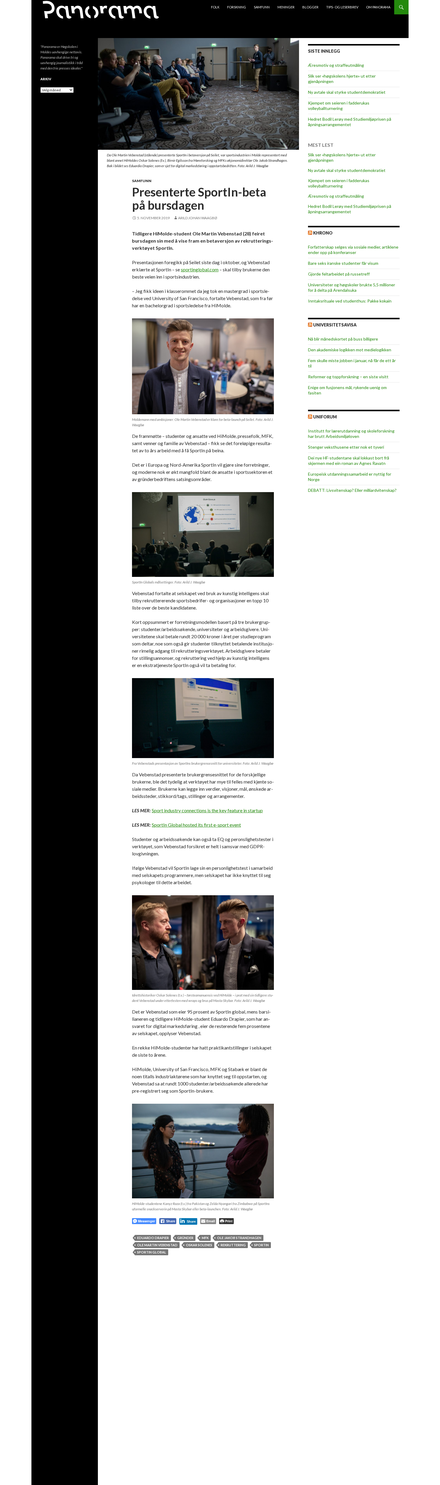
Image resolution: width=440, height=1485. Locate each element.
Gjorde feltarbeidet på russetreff (339, 273)
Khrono (323, 232)
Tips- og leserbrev (342, 7)
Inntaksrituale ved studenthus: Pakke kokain (350, 300)
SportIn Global (151, 1252)
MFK (205, 1238)
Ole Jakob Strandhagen (239, 1238)
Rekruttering (233, 1245)
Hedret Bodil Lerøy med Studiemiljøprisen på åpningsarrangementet (349, 122)
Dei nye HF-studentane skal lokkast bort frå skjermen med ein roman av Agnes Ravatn (348, 460)
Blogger (310, 7)
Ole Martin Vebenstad (157, 1245)
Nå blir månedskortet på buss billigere (343, 338)
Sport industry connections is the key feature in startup (207, 810)
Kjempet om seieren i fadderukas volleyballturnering (338, 105)
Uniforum (325, 416)
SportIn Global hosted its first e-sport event (196, 825)
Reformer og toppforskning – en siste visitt (348, 376)
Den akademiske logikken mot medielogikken (349, 349)
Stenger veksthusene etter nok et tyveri (346, 447)
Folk (215, 7)
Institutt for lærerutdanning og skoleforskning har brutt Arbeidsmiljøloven (351, 433)
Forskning (236, 7)
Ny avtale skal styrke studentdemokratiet (347, 92)
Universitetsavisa (334, 324)
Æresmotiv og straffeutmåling (336, 65)
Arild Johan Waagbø (197, 218)
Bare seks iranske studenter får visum (343, 263)
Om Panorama (378, 7)
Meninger (286, 7)
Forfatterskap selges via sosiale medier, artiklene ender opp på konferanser (353, 249)
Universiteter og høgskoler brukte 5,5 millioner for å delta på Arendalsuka (351, 287)
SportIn (261, 1245)
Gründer (185, 1238)
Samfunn (262, 7)
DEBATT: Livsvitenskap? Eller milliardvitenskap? (352, 490)
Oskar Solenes (199, 1245)
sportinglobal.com (200, 269)
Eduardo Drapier (153, 1238)
